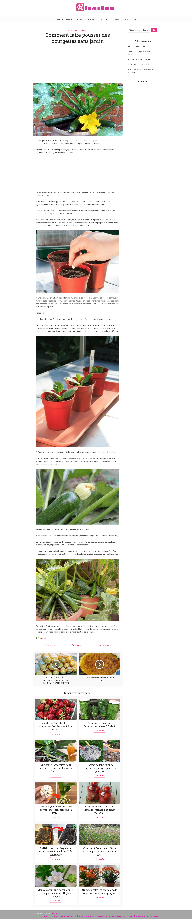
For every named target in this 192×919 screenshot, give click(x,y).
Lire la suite (56, 734)
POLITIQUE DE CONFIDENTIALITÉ (54, 916)
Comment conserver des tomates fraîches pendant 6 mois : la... (100, 809)
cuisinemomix (55, 913)
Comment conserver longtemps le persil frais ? (99, 724)
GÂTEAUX (104, 19)
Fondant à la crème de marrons (139, 59)
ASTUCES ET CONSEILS (77, 30)
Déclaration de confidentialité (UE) (137, 916)
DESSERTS (116, 19)
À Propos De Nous (101, 916)
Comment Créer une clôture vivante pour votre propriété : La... (99, 851)
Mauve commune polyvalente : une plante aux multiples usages (55, 893)
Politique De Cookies (73, 916)
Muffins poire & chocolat (137, 46)
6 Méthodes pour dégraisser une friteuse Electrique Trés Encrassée (55, 851)
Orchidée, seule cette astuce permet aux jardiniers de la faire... (56, 809)
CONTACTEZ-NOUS (87, 916)
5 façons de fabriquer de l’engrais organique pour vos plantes (99, 768)
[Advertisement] (77, 64)
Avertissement (154, 916)
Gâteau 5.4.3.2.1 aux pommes (139, 64)
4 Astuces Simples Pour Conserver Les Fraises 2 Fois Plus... (55, 726)
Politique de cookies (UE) (116, 916)
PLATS (128, 19)
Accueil (59, 19)
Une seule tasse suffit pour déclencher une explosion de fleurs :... (56, 768)
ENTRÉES (92, 19)
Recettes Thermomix (75, 19)
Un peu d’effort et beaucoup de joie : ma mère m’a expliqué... (99, 891)
